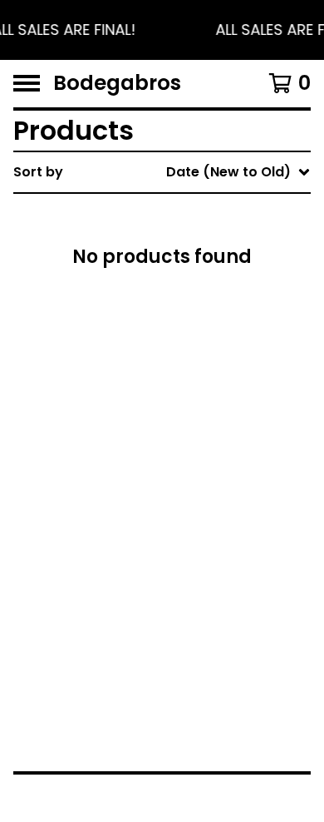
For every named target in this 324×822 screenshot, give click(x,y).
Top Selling (177, 268)
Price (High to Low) (205, 428)
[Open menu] (26, 83)
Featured (171, 215)
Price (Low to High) (205, 401)
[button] (162, 30)
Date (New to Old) (202, 348)
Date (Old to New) (202, 374)
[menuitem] (162, 172)
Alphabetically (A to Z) (217, 295)
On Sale (165, 241)
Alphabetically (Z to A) (217, 321)
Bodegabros (117, 83)
